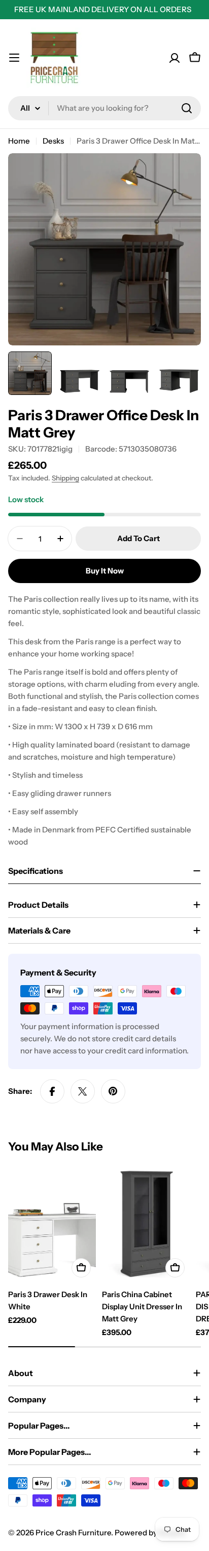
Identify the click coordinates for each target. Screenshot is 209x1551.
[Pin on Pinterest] (113, 1091)
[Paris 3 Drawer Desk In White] (52, 1224)
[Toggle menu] (14, 58)
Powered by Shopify (150, 1532)
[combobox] (104, 108)
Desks (53, 141)
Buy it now (105, 570)
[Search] (187, 108)
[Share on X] (83, 1091)
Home (19, 141)
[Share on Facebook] (52, 1091)
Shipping (65, 478)
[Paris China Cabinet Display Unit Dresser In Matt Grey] (146, 1224)
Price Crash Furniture (73, 1532)
